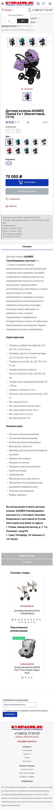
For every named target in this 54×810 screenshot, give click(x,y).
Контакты (27, 761)
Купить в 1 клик (27, 191)
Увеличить (28, 89)
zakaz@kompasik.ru (27, 741)
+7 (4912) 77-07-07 (42, 10)
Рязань (8, 10)
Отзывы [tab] (27, 562)
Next (49, 41)
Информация (27, 781)
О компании (27, 750)
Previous (4, 42)
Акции (27, 758)
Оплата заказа (27, 769)
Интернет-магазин (27, 766)
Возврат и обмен (27, 777)
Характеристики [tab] (27, 556)
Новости (27, 754)
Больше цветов (27, 606)
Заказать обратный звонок (27, 737)
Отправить (10, 714)
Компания (27, 747)
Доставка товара (27, 773)
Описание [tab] (27, 246)
